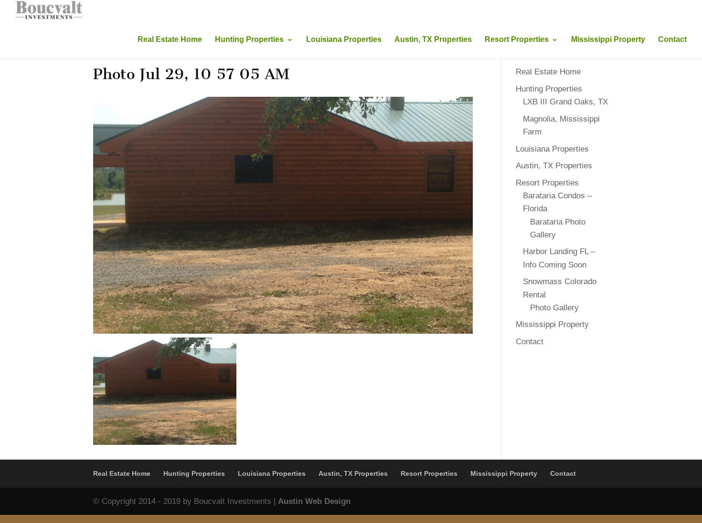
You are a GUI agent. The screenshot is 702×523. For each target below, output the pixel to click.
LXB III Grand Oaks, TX (565, 101)
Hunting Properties (249, 39)
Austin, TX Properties (433, 39)
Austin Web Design (314, 501)
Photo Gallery (554, 307)
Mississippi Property (608, 39)
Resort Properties (517, 39)
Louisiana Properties (344, 39)
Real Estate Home (170, 39)
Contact (672, 39)
